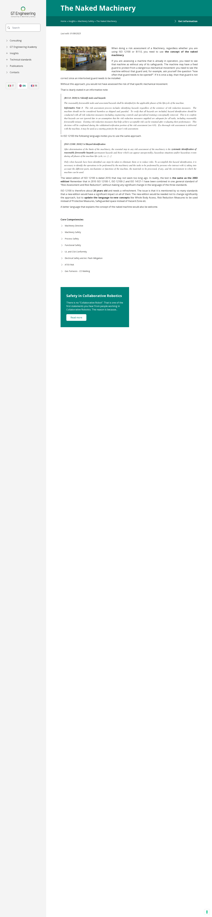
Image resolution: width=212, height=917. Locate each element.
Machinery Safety (86, 21)
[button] (23, 40)
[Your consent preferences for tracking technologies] (207, 912)
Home (63, 21)
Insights (72, 21)
